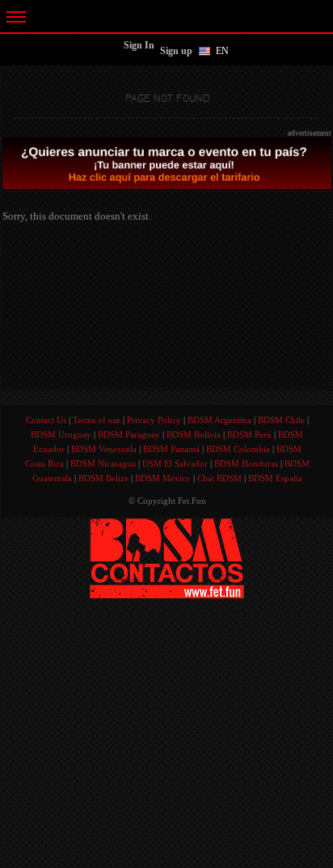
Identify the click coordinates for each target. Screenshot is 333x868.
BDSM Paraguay (129, 434)
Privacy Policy (154, 420)
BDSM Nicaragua (103, 463)
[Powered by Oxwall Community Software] (167, 557)
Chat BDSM (219, 478)
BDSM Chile (281, 420)
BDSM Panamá (171, 449)
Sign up (176, 51)
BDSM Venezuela (104, 449)
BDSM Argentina (219, 420)
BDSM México (163, 478)
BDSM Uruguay (61, 434)
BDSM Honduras (246, 463)
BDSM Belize (103, 478)
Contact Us (46, 420)
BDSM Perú (249, 434)
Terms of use (96, 420)
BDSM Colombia (238, 449)
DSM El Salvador (175, 463)
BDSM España (275, 478)
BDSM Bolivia (193, 434)
